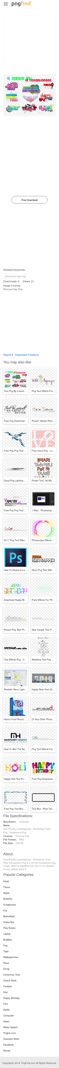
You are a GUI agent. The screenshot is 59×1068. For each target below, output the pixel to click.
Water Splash (10, 1027)
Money (7, 1050)
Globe (6, 1009)
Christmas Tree (11, 974)
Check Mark (10, 980)
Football (7, 986)
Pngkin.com (9, 1033)
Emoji (6, 968)
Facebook (8, 1044)
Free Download (29, 200)
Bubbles (7, 939)
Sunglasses (9, 904)
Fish (5, 1003)
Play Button (9, 928)
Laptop (6, 933)
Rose (6, 963)
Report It (8, 355)
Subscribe (8, 922)
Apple (6, 892)
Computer (8, 1015)
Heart (6, 881)
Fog (5, 945)
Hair (5, 992)
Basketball (8, 916)
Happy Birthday (11, 998)
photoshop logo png (15, 276)
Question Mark (11, 1038)
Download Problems (27, 355)
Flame (6, 887)
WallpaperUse (10, 957)
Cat (5, 910)
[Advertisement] (29, 45)
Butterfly (7, 898)
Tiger (6, 951)
